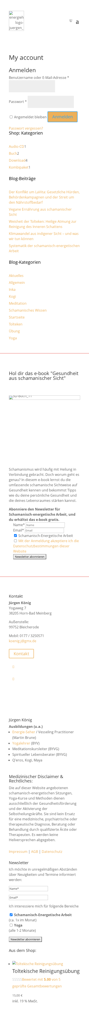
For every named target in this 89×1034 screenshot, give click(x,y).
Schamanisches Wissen (28, 310)
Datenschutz (52, 851)
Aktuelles (16, 275)
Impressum (18, 851)
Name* (19, 524)
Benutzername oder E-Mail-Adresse (39, 77)
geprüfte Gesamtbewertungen (37, 986)
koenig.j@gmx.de (22, 641)
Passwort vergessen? (26, 128)
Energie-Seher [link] (23, 732)
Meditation (18, 303)
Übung (14, 331)
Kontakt (21, 654)
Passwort (18, 101)
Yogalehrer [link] (21, 743)
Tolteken (15, 324)
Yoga (13, 338)
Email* (18, 530)
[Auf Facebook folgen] (46, 667)
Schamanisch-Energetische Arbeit (45, 535)
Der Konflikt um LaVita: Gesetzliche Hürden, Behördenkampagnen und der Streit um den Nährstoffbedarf (44, 197)
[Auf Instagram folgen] (46, 679)
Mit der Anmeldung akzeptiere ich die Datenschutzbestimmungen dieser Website (46, 546)
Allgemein (17, 282)
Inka (12, 289)
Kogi (12, 296)
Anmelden (62, 117)
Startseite (17, 317)
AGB (34, 851)
